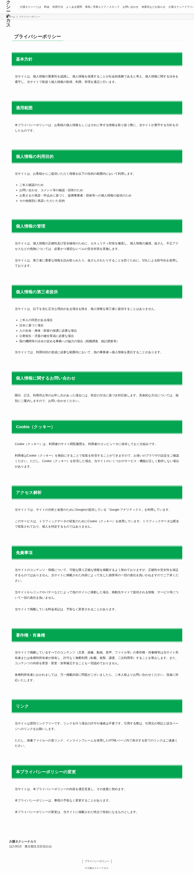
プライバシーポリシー (97, 861)
